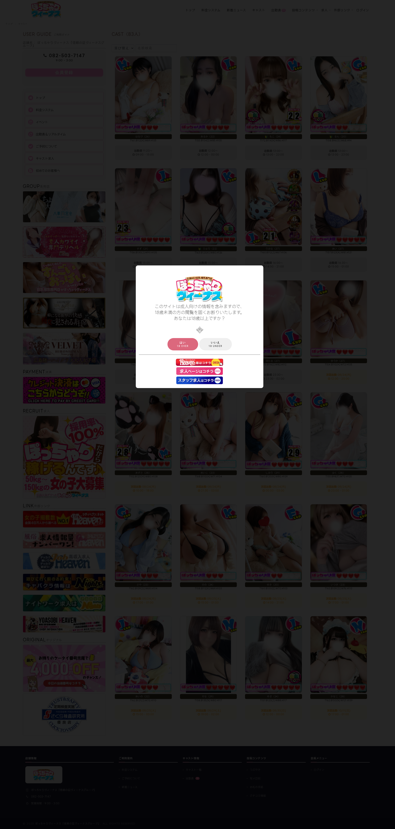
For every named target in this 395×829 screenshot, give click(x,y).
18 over (183, 344)
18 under (215, 344)
